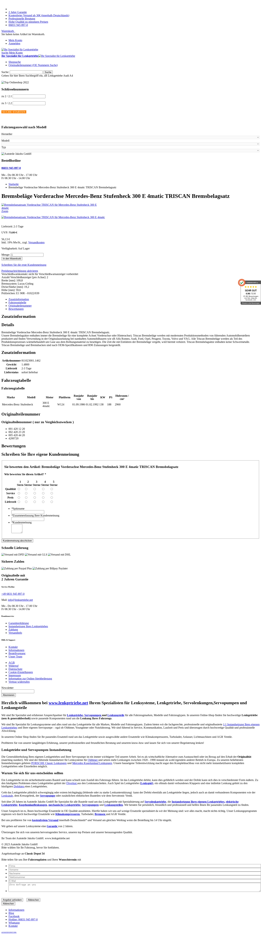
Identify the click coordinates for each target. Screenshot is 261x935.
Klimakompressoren (67, 814)
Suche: (5, 72)
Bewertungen (16, 308)
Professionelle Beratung (22, 18)
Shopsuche (15, 61)
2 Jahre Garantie (18, 12)
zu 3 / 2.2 (6, 103)
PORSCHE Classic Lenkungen (49, 763)
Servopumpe (47, 795)
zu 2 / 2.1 (6, 96)
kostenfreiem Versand (45, 820)
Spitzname (18, 508)
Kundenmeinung (21, 522)
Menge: (5, 254)
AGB (12, 662)
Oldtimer (93, 759)
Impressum (15, 675)
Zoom (4, 211)
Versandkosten (36, 242)
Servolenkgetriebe (155, 801)
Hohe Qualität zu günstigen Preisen (28, 21)
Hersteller (6, 134)
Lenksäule (7, 795)
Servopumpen (93, 715)
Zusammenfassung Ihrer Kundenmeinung (35, 515)
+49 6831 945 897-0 (13, 593)
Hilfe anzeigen (9, 120)
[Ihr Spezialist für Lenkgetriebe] (19, 49)
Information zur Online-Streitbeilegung (30, 678)
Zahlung (13, 629)
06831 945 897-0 (18, 24)
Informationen (16, 650)
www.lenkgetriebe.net (68, 702)
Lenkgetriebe (75, 715)
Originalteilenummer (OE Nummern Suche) (33, 65)
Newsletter (7, 687)
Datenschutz (15, 668)
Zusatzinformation (19, 299)
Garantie (52, 826)
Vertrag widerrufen (19, 681)
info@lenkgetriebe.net (20, 599)
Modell (5, 140)
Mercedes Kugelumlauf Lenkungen (92, 763)
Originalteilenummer (20, 305)
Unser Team (15, 656)
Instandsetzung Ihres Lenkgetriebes (28, 626)
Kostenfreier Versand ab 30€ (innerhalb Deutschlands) (39, 15)
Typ (3, 147)
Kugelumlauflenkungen (33, 804)
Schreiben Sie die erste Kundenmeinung (23, 264)
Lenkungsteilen (113, 804)
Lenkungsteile (115, 715)
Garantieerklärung (19, 623)
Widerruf (13, 665)
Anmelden (14, 43)
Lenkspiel (146, 783)
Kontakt (13, 646)
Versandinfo (15, 632)
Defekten (19, 786)
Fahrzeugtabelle (17, 302)
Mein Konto (15, 40)
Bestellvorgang (17, 653)
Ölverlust (71, 783)
